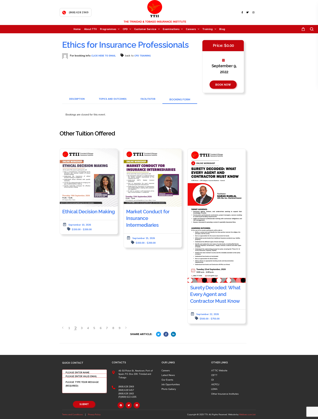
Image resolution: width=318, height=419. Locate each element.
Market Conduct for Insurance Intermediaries (147, 218)
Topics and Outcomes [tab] (113, 99)
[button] (302, 29)
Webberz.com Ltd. (247, 414)
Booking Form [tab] (179, 99)
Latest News (168, 375)
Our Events (167, 379)
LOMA (214, 389)
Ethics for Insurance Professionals (125, 45)
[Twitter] (129, 405)
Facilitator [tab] (148, 99)
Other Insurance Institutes (225, 394)
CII (212, 379)
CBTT (214, 375)
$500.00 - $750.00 (209, 318)
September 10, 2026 (79, 224)
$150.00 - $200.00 (82, 229)
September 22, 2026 (207, 314)
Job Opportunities (170, 384)
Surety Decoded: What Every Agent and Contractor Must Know (215, 294)
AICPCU (215, 384)
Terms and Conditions (72, 414)
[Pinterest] (136, 405)
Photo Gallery (168, 389)
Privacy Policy (94, 414)
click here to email (103, 55)
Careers (165, 370)
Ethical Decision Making (88, 211)
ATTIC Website (219, 370)
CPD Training (142, 55)
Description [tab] (77, 99)
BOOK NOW (223, 84)
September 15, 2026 (143, 238)
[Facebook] (121, 405)
